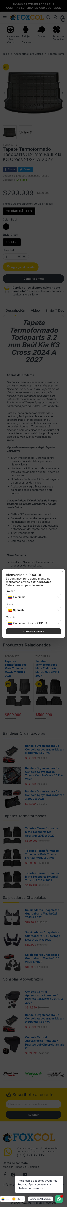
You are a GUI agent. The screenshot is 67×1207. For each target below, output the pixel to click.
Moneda (10, 617)
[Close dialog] (62, 571)
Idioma (10, 603)
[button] (12, 1199)
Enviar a (10, 590)
